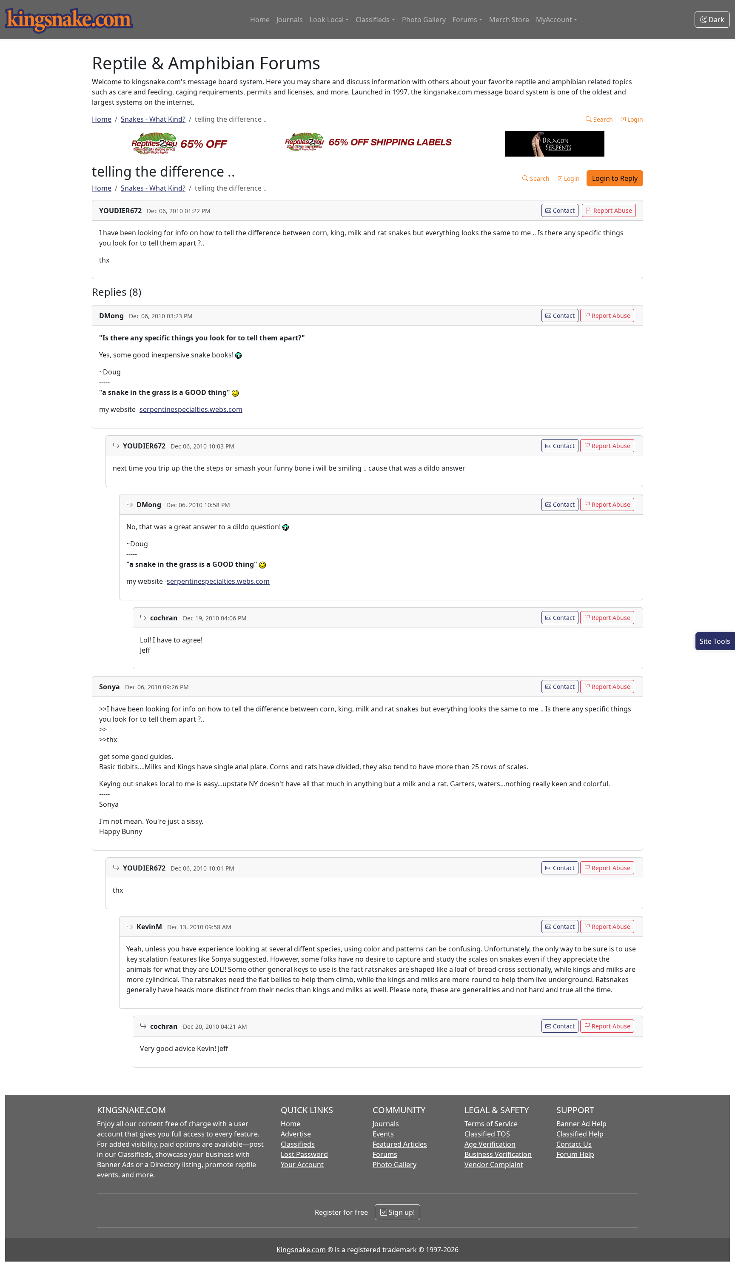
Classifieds (298, 1144)
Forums (385, 1154)
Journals (289, 19)
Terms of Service (491, 1123)
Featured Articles (400, 1144)
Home (260, 19)
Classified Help (580, 1134)
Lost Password (304, 1154)
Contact (563, 210)
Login (634, 119)
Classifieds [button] (373, 19)
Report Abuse (612, 210)
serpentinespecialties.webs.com (191, 409)
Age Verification (490, 1144)
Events (383, 1134)
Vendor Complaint (493, 1164)
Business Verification (498, 1154)
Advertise (296, 1134)
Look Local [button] (327, 19)
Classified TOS (487, 1134)
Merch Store (509, 19)
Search (602, 119)
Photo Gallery (424, 19)
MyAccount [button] (554, 19)
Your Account (302, 1164)
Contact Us (574, 1144)
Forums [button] (465, 19)
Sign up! (401, 1212)
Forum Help (575, 1154)
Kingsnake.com (301, 1249)
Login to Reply (615, 178)
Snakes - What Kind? (153, 119)
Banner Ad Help (581, 1123)
